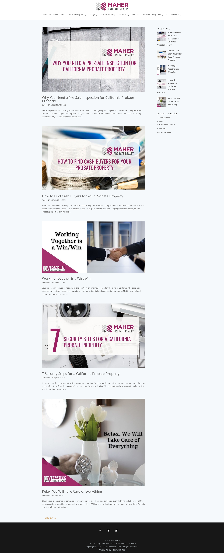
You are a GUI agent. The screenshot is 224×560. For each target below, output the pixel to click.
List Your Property (107, 15)
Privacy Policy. (105, 550)
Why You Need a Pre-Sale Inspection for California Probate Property (88, 99)
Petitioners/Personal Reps (54, 15)
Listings (92, 15)
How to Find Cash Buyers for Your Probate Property (82, 196)
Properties (161, 128)
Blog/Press (156, 15)
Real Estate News (164, 132)
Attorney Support (76, 15)
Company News (163, 117)
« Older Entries (49, 518)
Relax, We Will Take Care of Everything (72, 491)
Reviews (146, 15)
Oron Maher (49, 105)
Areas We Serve (172, 15)
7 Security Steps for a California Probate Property (81, 373)
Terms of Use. (119, 550)
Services (123, 15)
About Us (135, 15)
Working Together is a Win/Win (66, 278)
